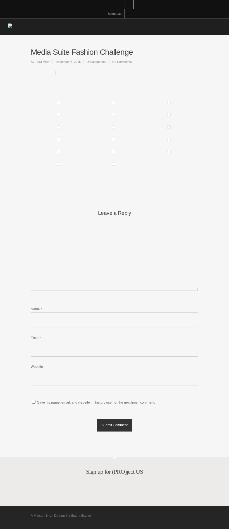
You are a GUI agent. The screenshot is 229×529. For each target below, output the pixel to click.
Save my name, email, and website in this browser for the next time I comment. (96, 402)
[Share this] (49, 73)
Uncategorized (96, 61)
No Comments (122, 61)
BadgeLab (114, 13)
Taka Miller (42, 61)
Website (37, 367)
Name (36, 309)
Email (36, 338)
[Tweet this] (62, 73)
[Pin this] (75, 73)
